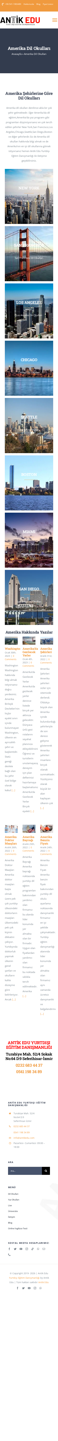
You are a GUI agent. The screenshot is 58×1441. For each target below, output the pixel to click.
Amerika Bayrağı (28, 838)
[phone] (9, 1254)
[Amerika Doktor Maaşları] (11, 829)
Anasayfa (17, 54)
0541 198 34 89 (29, 1071)
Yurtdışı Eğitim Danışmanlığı (24, 1277)
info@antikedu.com (24, 1137)
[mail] (44, 1249)
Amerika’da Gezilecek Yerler (30, 652)
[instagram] (26, 1249)
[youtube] (21, 1249)
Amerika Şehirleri (46, 650)
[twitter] (15, 1249)
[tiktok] (32, 1249)
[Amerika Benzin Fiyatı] (46, 829)
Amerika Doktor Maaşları (11, 840)
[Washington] (11, 641)
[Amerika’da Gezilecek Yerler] (29, 641)
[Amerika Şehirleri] (46, 641)
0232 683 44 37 (29, 1065)
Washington (13, 649)
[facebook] (9, 1249)
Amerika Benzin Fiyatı (46, 840)
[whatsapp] (38, 1249)
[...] (13, 790)
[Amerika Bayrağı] (29, 829)
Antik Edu (43, 1282)
